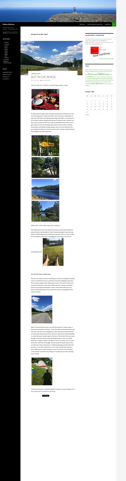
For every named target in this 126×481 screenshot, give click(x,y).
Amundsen (97, 69)
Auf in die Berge (43, 77)
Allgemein (6, 61)
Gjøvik (107, 74)
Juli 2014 (5, 76)
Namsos (109, 76)
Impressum (108, 24)
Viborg (93, 84)
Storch (94, 81)
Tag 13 (6, 51)
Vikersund (99, 84)
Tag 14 (6, 52)
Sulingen (98, 81)
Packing (101, 78)
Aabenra (87, 69)
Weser (88, 85)
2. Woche (34, 73)
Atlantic (101, 69)
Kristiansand (96, 76)
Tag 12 (6, 49)
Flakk (95, 74)
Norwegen (89, 78)
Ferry (90, 74)
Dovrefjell (91, 71)
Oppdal (97, 78)
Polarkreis (96, 80)
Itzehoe (90, 77)
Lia (100, 76)
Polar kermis (91, 80)
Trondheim (87, 83)
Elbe (107, 71)
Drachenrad (96, 71)
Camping (106, 69)
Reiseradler (108, 80)
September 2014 (7, 72)
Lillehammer (104, 76)
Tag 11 (6, 47)
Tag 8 (38, 73)
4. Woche (6, 59)
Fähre (101, 73)
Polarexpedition (106, 78)
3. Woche (6, 57)
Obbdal (93, 78)
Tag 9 (6, 56)
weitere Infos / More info (106, 58)
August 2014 (6, 74)
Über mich (82, 24)
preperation (102, 80)
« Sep (87, 114)
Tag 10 (6, 46)
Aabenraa (92, 69)
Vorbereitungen (7, 63)
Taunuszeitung (103, 81)
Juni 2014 (5, 79)
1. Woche (6, 42)
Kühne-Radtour (8, 24)
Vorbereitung (106, 83)
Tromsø (109, 81)
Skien (91, 81)
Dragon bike (102, 71)
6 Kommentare (46, 80)
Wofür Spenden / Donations (94, 24)
